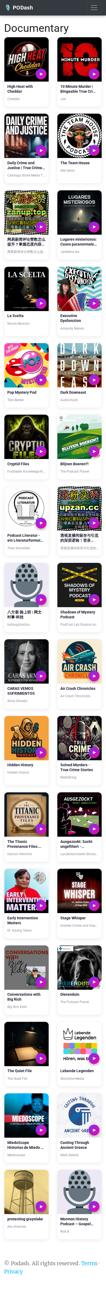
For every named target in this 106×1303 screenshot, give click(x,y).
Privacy (13, 1271)
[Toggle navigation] (94, 7)
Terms (89, 1263)
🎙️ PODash (18, 7)
